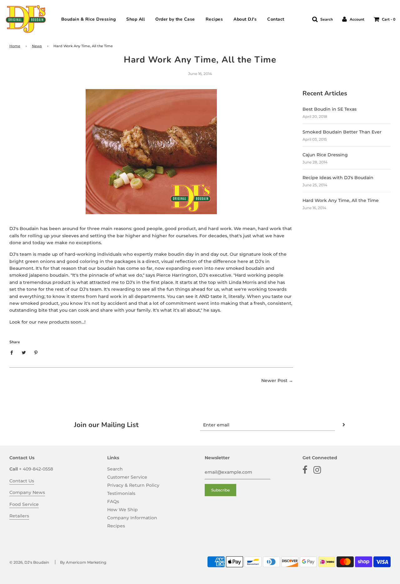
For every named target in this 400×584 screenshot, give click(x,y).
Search (115, 469)
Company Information (132, 518)
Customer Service (127, 477)
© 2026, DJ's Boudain (29, 562)
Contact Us (21, 481)
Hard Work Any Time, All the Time (340, 200)
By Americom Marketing (83, 562)
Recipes (214, 19)
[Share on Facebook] (13, 352)
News (37, 46)
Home (14, 46)
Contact (275, 19)
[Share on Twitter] (23, 352)
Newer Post (274, 380)
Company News (27, 492)
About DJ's (245, 19)
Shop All (135, 19)
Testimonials (121, 493)
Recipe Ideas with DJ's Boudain (337, 177)
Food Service (24, 504)
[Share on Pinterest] (36, 352)
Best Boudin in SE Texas (329, 109)
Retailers (19, 516)
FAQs (113, 501)
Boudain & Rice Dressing (88, 19)
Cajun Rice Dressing (325, 155)
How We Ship (122, 509)
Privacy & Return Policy (133, 485)
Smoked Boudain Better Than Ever (342, 132)
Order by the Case (175, 19)
